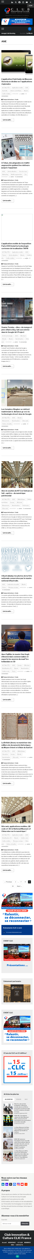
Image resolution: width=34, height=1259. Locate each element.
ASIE (26, 87)
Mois (26, 1099)
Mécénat (23, 336)
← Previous (8, 882)
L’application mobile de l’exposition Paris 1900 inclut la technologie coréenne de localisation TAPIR (16, 246)
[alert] (17, 932)
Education (5, 754)
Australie (4, 90)
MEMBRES (27, 1242)
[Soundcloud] (30, 2)
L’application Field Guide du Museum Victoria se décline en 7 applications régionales (16, 81)
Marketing (5, 174)
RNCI (12, 1245)
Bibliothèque (21, 499)
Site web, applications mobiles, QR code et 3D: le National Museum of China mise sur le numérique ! (16, 828)
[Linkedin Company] (12, 2)
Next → (19, 886)
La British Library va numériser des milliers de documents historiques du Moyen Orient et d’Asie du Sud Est (16, 745)
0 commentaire (19, 176)
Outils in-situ (5, 671)
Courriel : (4, 1219)
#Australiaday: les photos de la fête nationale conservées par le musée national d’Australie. (16, 578)
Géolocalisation (12, 171)
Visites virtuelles (7, 424)
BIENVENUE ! (12, 1242)
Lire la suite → (7, 120)
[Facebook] (19, 2)
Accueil (4, 1242)
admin (22, 93)
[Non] (32, 1253)
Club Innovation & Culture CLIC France (17, 1236)
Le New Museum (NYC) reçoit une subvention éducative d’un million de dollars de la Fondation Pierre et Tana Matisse (21, 1154)
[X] (15, 2)
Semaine (18, 1099)
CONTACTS (19, 1245)
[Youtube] (26, 2)
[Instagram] (23, 2)
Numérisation (19, 339)
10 (13, 886)
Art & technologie (7, 336)
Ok (17, 1256)
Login (30, 5)
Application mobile (17, 87)
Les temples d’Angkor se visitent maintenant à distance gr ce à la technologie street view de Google (16, 411)
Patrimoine (25, 505)
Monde (4, 339)
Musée (26, 90)
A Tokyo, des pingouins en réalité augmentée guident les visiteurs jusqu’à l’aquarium (15, 165)
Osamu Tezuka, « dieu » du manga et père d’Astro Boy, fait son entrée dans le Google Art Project (16, 329)
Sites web (25, 421)
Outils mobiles (6, 93)
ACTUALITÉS (6, 87)
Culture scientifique (15, 90)
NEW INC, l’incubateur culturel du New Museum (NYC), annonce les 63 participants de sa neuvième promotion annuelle (22, 1119)
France (4, 255)
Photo (4, 587)
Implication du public (13, 584)
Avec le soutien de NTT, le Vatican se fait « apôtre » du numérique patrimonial (16, 493)
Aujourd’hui (9, 1099)
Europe (12, 502)
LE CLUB (20, 1242)
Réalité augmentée (16, 174)
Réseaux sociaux (13, 587)
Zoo (25, 174)
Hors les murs (23, 171)
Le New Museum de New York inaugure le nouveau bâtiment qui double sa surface (21, 1130)
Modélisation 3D (7, 668)
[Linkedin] (6, 1184)
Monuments (5, 421)
